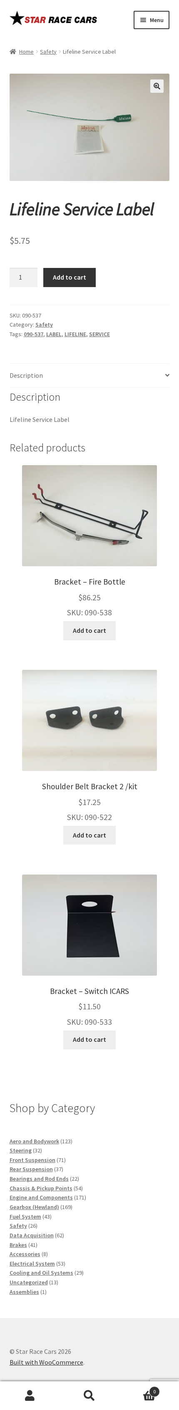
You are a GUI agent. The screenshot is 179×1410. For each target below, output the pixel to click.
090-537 (33, 334)
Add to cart (69, 277)
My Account (30, 1396)
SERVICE (99, 334)
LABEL (54, 334)
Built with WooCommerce (46, 1362)
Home (26, 51)
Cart (137, 1389)
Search (89, 1396)
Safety (48, 51)
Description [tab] (26, 375)
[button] (157, 86)
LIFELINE (75, 334)
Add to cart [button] (89, 630)
